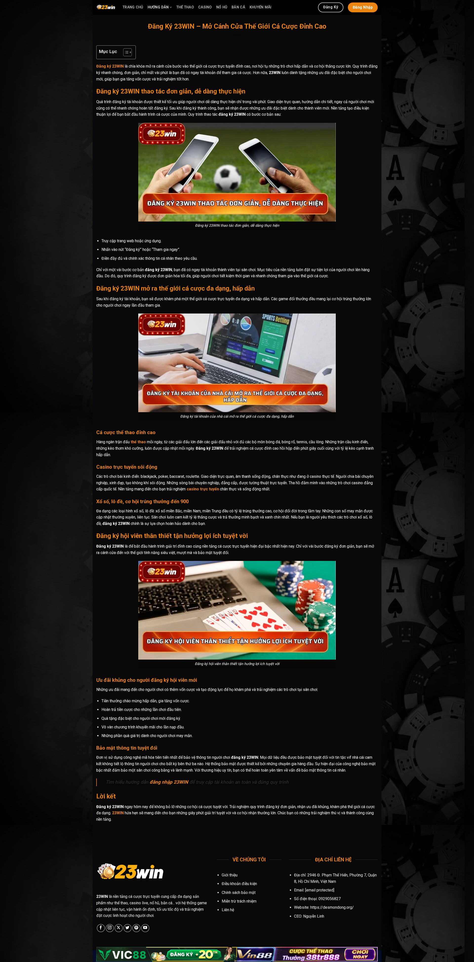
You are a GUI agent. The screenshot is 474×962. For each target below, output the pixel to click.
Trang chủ (133, 7)
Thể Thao (185, 7)
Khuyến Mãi (261, 7)
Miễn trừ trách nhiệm (239, 901)
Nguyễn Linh (313, 916)
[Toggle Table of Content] (125, 52)
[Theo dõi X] (119, 928)
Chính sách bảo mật (239, 892)
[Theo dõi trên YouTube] (145, 928)
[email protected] (319, 890)
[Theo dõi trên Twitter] (127, 928)
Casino (205, 7)
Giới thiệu (229, 875)
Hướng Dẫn (158, 7)
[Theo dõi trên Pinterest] (136, 928)
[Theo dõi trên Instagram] (110, 928)
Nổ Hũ (221, 7)
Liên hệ (228, 909)
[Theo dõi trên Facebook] (101, 928)
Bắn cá (238, 7)
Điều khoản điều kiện (239, 883)
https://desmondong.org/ (332, 907)
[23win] (105, 7)
